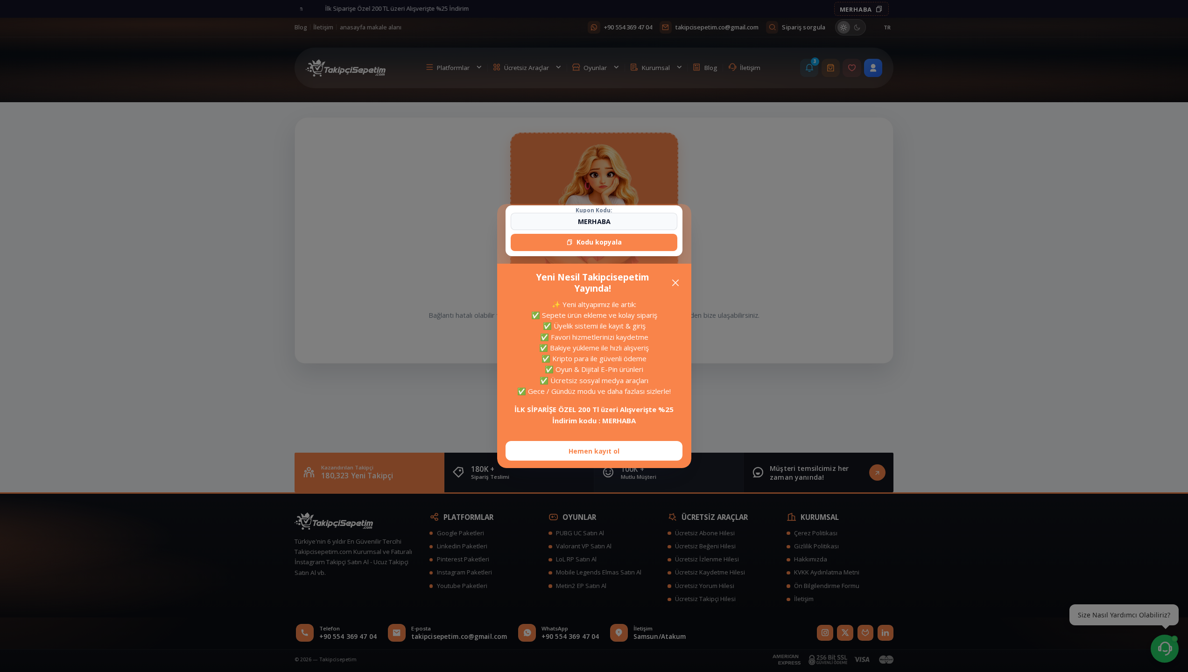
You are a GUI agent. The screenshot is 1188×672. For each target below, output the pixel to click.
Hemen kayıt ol (594, 451)
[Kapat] (675, 283)
